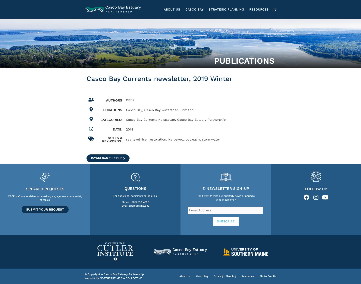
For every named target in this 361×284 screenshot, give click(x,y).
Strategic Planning (226, 9)
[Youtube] (325, 197)
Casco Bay (194, 9)
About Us (172, 9)
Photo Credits (268, 276)
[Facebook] (306, 197)
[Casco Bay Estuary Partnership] (114, 9)
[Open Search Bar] (273, 9)
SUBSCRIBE (226, 221)
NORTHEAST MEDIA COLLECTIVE (121, 278)
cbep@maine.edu (139, 205)
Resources (259, 9)
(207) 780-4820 (140, 202)
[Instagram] (316, 197)
